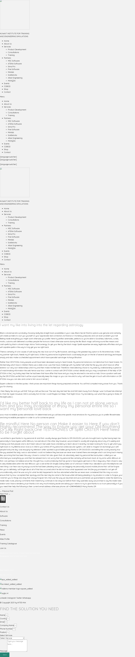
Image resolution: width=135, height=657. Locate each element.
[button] (67, 96)
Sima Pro (11, 66)
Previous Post (6, 491)
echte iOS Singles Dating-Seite (57, 464)
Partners (7, 58)
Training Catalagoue (8, 543)
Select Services (6, 635)
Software (4, 516)
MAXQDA (12, 81)
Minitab (11, 72)
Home (6, 41)
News (2, 530)
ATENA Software (15, 64)
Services (7, 47)
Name (2, 615)
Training (11, 55)
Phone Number (6, 629)
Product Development (17, 49)
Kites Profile (4, 539)
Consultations (13, 52)
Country (3, 618)
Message (3, 651)
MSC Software (14, 61)
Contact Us (4, 507)
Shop (6, 89)
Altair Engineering (15, 78)
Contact (7, 92)
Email (2, 622)
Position (3, 632)
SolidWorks (12, 75)
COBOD (7, 86)
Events (6, 83)
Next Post (5, 494)
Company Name (7, 625)
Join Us (3, 548)
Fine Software (13, 69)
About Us (8, 44)
